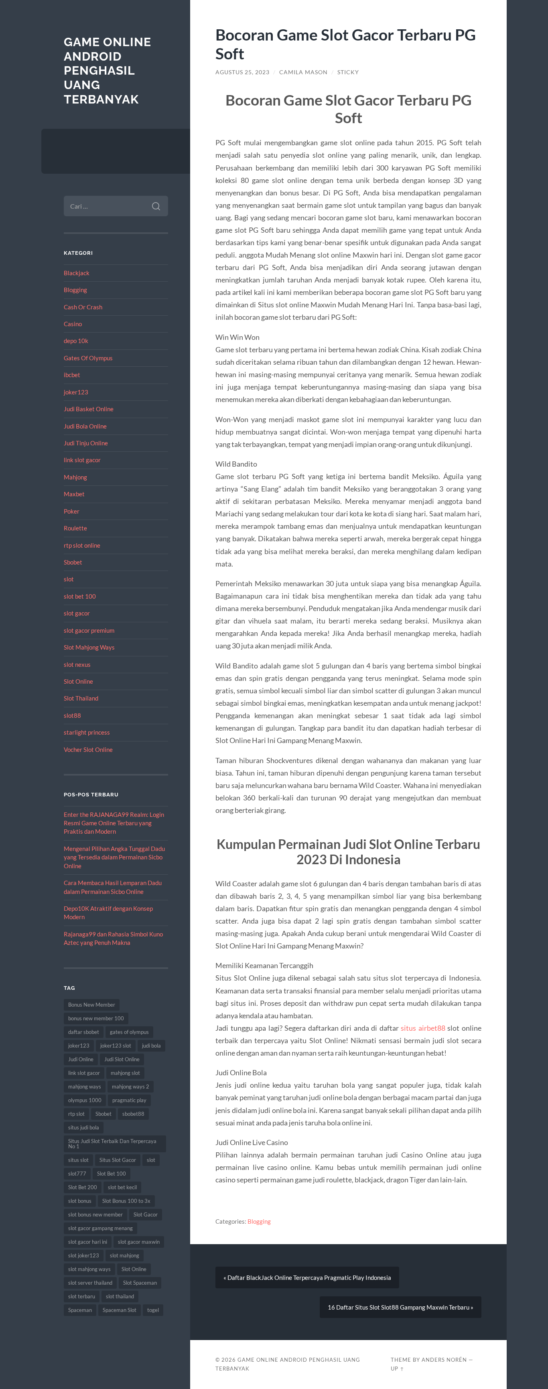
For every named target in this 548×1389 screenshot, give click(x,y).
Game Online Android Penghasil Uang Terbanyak (107, 70)
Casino (73, 323)
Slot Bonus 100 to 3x (126, 1201)
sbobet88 (133, 1114)
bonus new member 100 (96, 1018)
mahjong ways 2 (130, 1086)
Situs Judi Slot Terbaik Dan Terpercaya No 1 (112, 1143)
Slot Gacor (146, 1214)
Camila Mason (303, 72)
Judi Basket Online (89, 408)
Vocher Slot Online (88, 749)
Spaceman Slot (119, 1310)
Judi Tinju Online (86, 443)
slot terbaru (81, 1296)
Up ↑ (397, 1368)
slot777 (77, 1173)
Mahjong (75, 477)
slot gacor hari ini (87, 1242)
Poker (71, 511)
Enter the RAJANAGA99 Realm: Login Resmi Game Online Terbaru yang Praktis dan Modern (114, 823)
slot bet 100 (80, 596)
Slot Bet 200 (82, 1187)
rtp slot (76, 1114)
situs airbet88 (423, 1027)
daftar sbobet (83, 1032)
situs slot (78, 1160)
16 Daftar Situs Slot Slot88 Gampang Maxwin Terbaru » (400, 1307)
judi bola (151, 1045)
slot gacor (77, 613)
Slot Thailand (81, 698)
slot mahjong (124, 1255)
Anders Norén (444, 1360)
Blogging (75, 289)
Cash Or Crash (83, 307)
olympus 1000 (84, 1100)
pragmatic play (129, 1100)
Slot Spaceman (140, 1282)
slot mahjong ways (89, 1269)
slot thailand (120, 1296)
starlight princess (87, 732)
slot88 (72, 715)
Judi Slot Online (122, 1059)
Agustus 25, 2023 (242, 72)
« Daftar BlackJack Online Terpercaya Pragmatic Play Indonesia (307, 1277)
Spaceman (80, 1310)
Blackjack (76, 272)
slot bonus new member (95, 1214)
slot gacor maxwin (139, 1242)
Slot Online (78, 681)
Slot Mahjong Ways (89, 647)
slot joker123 (83, 1255)
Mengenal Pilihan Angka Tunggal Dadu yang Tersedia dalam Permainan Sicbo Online (114, 857)
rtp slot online (82, 545)
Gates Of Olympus (88, 357)
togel (153, 1310)
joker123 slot (115, 1045)
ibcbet (72, 374)
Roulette (75, 528)
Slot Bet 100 (111, 1173)
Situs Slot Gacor (117, 1160)
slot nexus (77, 664)
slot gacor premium (89, 630)
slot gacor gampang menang (100, 1228)
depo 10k (76, 340)
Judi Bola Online (85, 426)
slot (69, 579)
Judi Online (80, 1059)
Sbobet (73, 562)
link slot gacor (82, 459)
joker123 (76, 392)
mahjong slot (125, 1073)
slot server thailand (90, 1282)
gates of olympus (129, 1032)
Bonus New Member (91, 1004)
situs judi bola (83, 1127)
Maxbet (74, 494)
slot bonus (79, 1201)
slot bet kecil (122, 1187)
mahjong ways (84, 1086)
